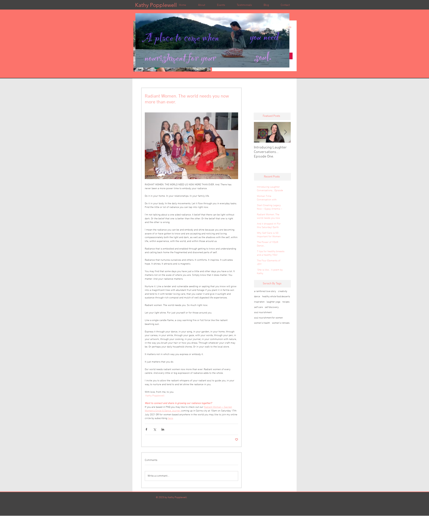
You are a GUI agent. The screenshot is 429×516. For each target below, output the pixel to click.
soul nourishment (263, 312)
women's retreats (281, 323)
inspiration (259, 302)
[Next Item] (285, 132)
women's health (262, 323)
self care (258, 307)
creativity (282, 291)
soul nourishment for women (268, 317)
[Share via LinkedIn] (162, 429)
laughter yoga (273, 302)
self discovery (272, 307)
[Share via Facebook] (146, 429)
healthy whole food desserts (276, 296)
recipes (286, 302)
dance (257, 296)
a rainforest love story (265, 291)
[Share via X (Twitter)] (154, 429)
